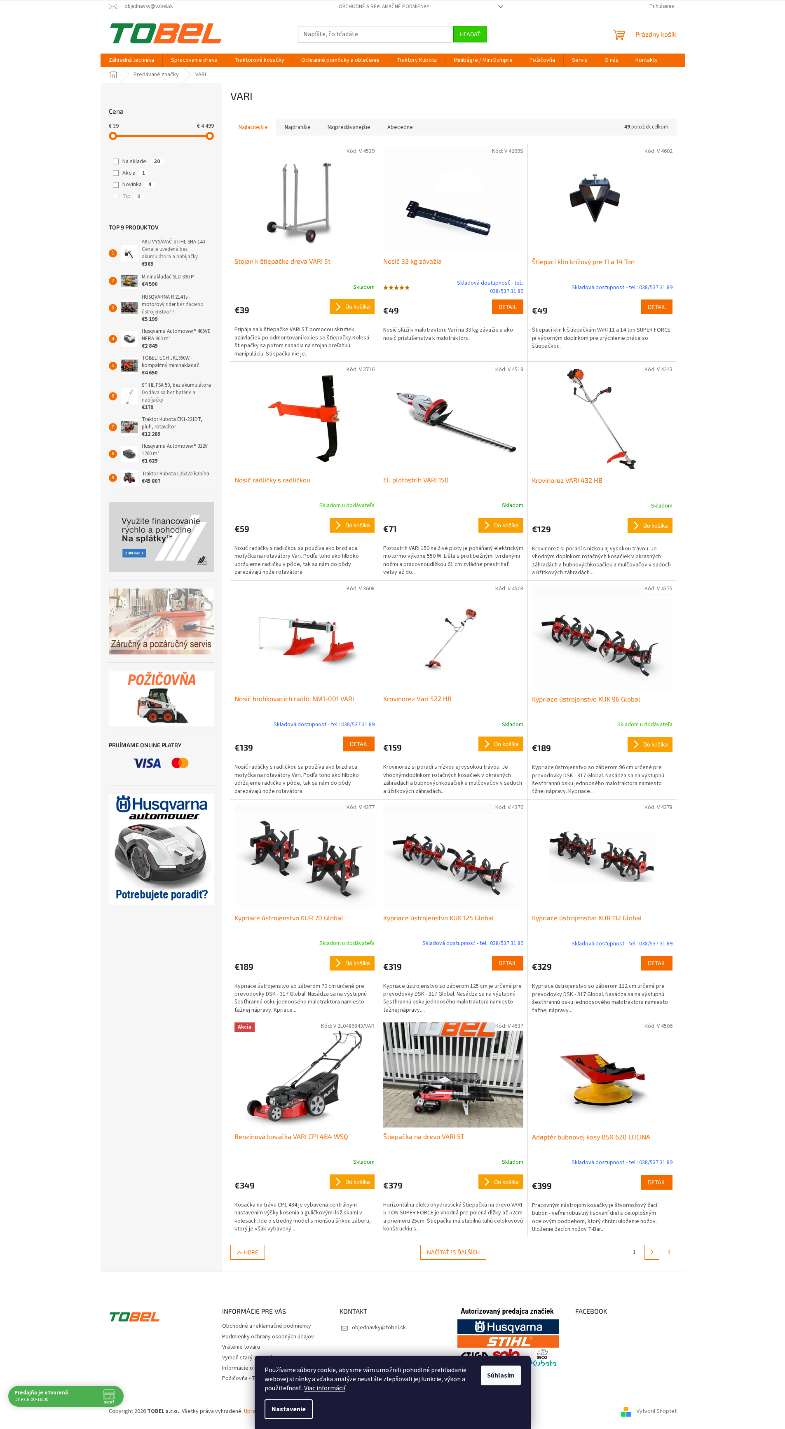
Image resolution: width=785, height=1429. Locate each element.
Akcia (133, 173)
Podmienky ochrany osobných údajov (268, 1337)
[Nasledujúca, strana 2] (651, 1252)
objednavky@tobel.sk (379, 1328)
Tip (131, 196)
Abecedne (400, 127)
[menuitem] (131, 60)
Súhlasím (501, 1375)
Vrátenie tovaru (241, 1347)
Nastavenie (289, 1409)
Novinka (136, 184)
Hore (251, 1252)
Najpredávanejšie (349, 127)
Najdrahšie (298, 127)
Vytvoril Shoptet (657, 1412)
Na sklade (141, 161)
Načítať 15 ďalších (453, 1252)
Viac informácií (324, 1388)
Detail (508, 306)
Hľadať (470, 33)
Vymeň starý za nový (247, 1358)
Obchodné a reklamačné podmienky (384, 6)
